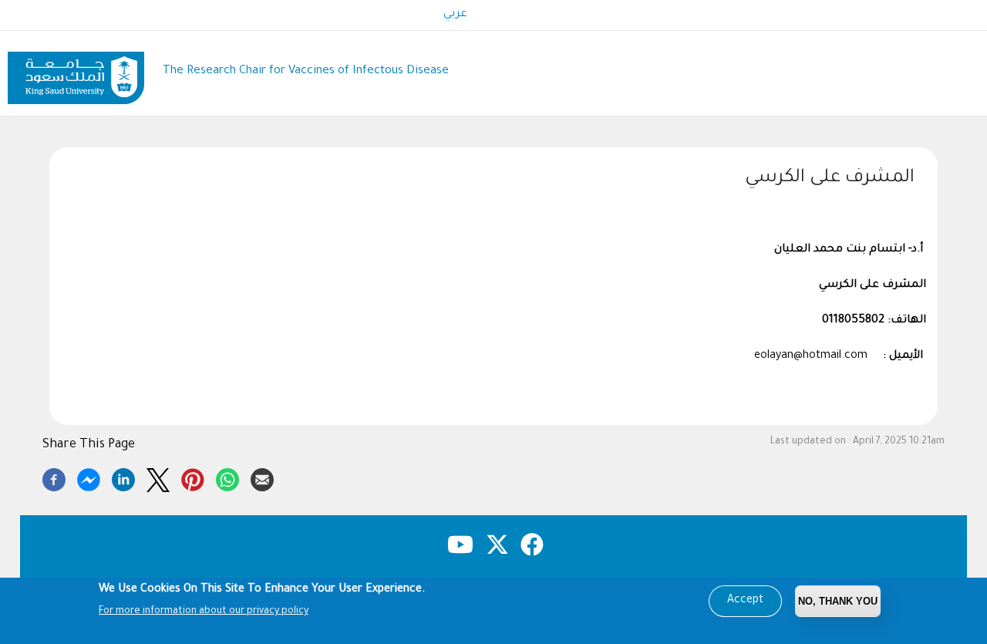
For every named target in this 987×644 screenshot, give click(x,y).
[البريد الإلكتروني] (262, 477)
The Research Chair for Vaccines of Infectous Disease (306, 71)
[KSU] (76, 72)
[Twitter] (158, 477)
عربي (455, 14)
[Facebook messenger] (88, 477)
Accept (745, 601)
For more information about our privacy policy (203, 611)
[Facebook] (54, 477)
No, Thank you (838, 601)
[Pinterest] (192, 477)
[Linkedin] (123, 477)
